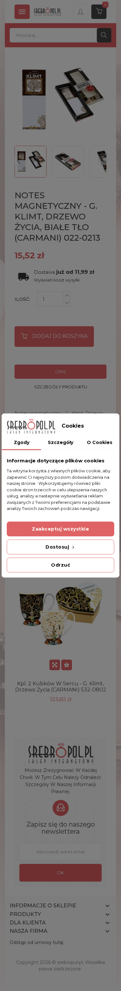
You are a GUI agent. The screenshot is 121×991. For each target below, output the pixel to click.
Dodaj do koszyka (59, 336)
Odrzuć (60, 565)
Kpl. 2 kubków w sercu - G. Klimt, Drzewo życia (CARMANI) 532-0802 (60, 687)
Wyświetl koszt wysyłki (57, 280)
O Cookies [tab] (99, 442)
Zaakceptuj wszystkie (60, 529)
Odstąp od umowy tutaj (36, 942)
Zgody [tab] (21, 442)
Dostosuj (58, 547)
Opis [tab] (60, 371)
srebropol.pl (70, 962)
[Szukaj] (104, 35)
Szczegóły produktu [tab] (60, 386)
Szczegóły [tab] (60, 442)
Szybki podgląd (54, 665)
